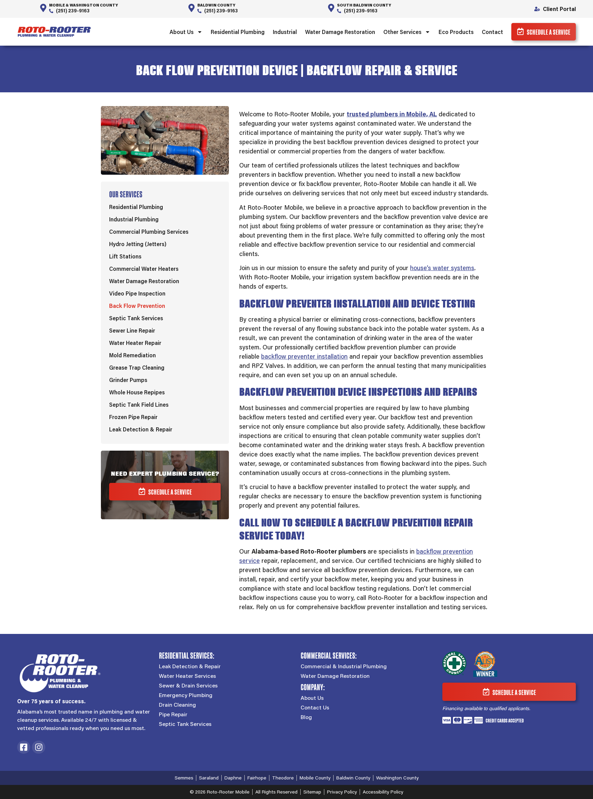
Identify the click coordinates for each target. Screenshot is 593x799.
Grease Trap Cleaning (136, 367)
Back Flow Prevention (137, 305)
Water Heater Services (187, 675)
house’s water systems (442, 268)
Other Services (402, 31)
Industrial (285, 31)
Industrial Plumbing (134, 219)
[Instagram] (38, 747)
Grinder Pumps (128, 379)
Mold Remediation (132, 355)
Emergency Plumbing (185, 695)
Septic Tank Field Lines (138, 404)
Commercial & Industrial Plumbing (344, 666)
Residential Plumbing (238, 31)
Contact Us (315, 707)
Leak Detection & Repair (140, 429)
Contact (492, 31)
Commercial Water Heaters (143, 268)
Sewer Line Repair (132, 330)
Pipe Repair (173, 714)
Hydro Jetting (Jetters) (137, 243)
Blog (306, 717)
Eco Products (456, 31)
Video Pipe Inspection (137, 293)
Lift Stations (125, 256)
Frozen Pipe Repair (133, 416)
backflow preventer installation (304, 356)
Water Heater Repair (135, 342)
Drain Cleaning (177, 704)
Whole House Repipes (137, 392)
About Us (182, 31)
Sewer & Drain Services (188, 685)
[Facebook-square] (23, 747)
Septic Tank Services (136, 318)
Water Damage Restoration (340, 31)
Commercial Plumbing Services (148, 231)
